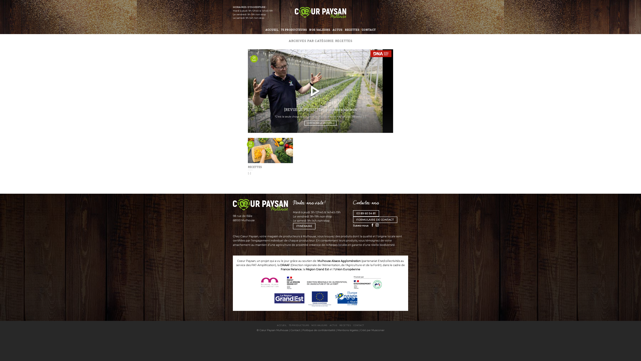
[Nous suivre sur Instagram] (377, 225)
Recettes (352, 29)
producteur (307, 240)
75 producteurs (294, 29)
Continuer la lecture (320, 123)
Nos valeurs (319, 29)
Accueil (271, 29)
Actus (337, 29)
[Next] (386, 91)
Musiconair (377, 330)
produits (351, 240)
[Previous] (255, 91)
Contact (369, 29)
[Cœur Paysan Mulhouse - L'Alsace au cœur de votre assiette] (320, 12)
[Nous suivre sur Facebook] (372, 225)
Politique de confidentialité (318, 330)
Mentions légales (347, 330)
